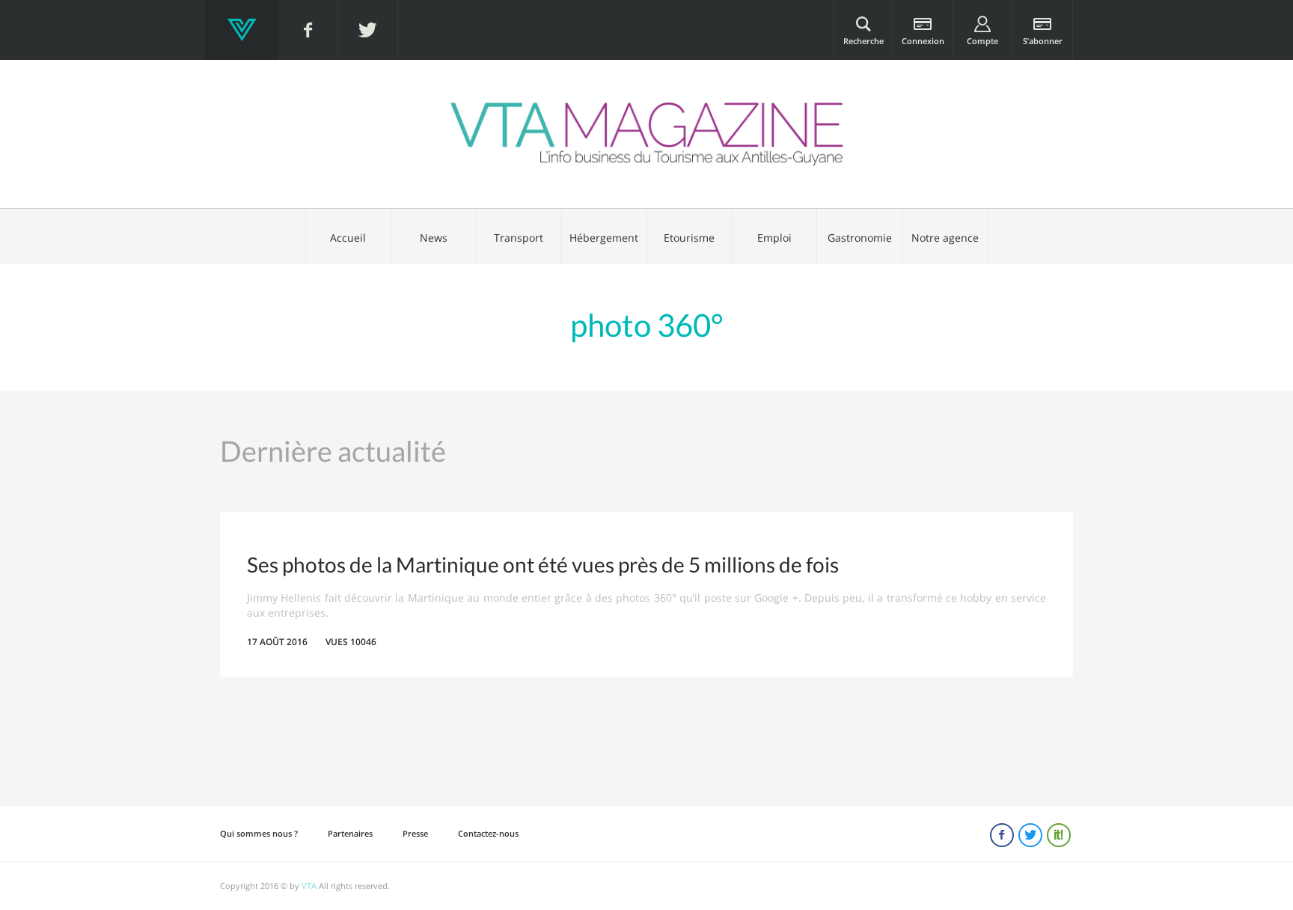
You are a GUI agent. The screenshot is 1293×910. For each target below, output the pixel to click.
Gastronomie (860, 237)
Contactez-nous (488, 833)
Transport (518, 237)
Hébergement (603, 237)
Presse (415, 833)
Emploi (774, 237)
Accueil (348, 237)
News (433, 237)
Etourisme (689, 237)
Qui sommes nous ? (259, 833)
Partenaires (350, 833)
